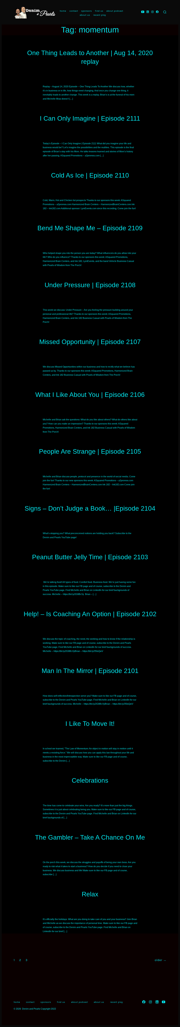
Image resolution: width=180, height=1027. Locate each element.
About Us (85, 15)
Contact (73, 11)
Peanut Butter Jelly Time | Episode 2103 (90, 557)
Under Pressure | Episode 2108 (90, 285)
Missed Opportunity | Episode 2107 (90, 341)
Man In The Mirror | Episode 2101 (90, 670)
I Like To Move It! (90, 723)
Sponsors (86, 11)
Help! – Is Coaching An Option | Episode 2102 (90, 614)
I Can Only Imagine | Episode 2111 (90, 118)
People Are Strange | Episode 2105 (90, 451)
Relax (90, 894)
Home (63, 11)
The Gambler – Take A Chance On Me (90, 837)
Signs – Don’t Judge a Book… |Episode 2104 (90, 508)
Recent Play (99, 15)
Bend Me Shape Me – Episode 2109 (90, 228)
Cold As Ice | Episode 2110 (90, 175)
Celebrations (90, 780)
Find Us (99, 11)
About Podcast (114, 11)
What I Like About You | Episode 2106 (90, 394)
